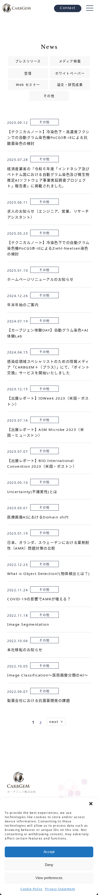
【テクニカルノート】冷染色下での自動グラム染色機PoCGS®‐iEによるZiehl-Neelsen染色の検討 (48, 248)
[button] (90, 803)
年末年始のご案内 (23, 304)
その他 (49, 95)
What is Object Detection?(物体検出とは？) (48, 573)
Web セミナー (28, 84)
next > (56, 721)
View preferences (49, 878)
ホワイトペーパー (70, 73)
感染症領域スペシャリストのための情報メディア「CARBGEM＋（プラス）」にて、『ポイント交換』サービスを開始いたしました (48, 367)
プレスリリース (28, 61)
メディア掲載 (70, 61)
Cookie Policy (31, 889)
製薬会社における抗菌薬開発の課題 (38, 700)
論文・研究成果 (70, 84)
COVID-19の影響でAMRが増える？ (39, 599)
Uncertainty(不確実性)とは (32, 491)
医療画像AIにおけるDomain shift (38, 517)
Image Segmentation (28, 624)
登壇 (28, 73)
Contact (67, 7)
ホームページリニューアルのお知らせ (40, 279)
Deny (49, 865)
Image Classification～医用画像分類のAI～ (47, 675)
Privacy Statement (60, 889)
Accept (49, 852)
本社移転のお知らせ (25, 649)
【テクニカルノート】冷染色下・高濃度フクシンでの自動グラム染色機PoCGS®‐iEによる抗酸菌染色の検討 (48, 137)
